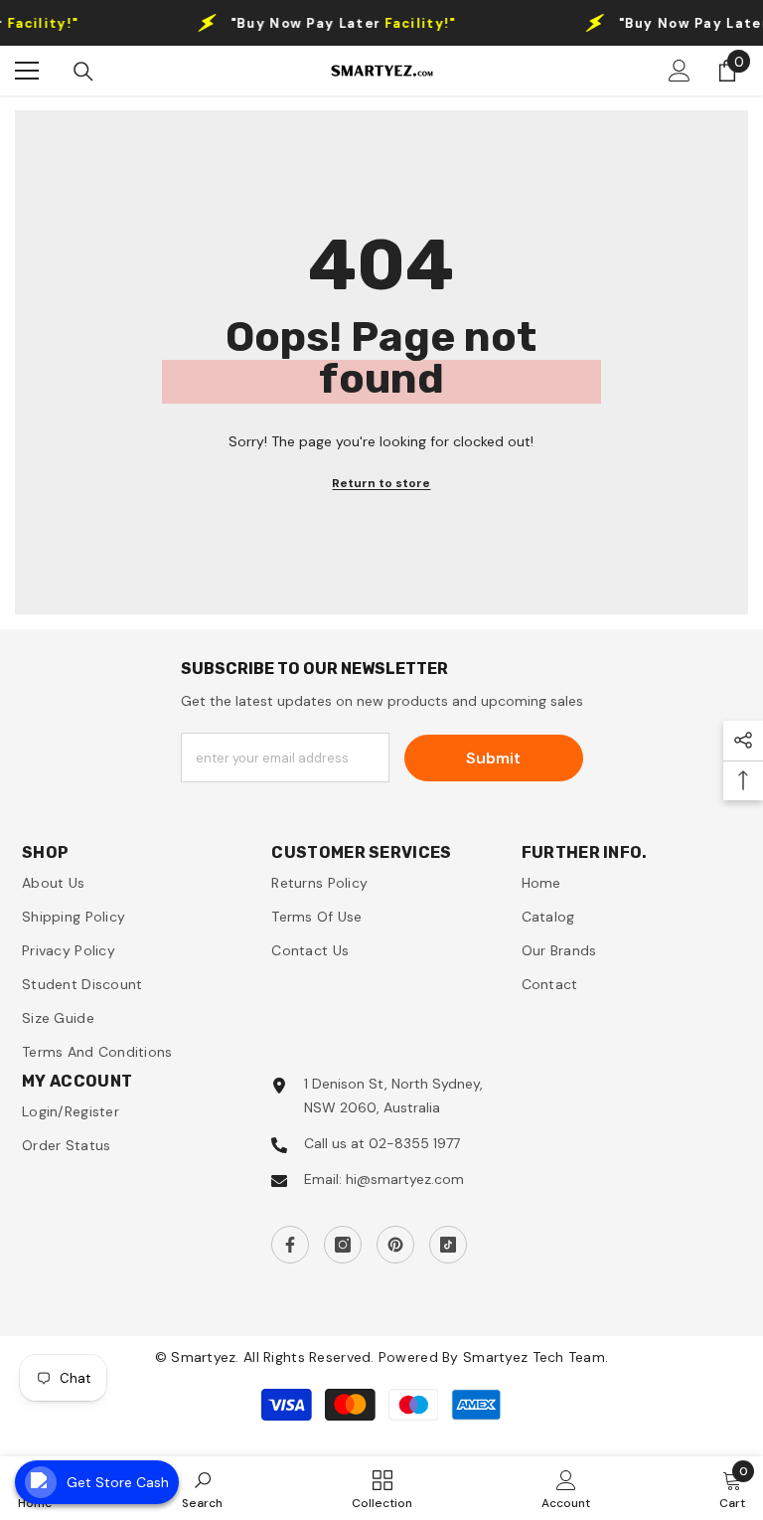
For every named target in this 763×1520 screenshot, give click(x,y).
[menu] (27, 71)
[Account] (679, 71)
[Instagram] (343, 1245)
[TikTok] (448, 1245)
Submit (493, 758)
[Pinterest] (395, 1245)
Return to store (381, 483)
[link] (202, 1488)
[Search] (83, 72)
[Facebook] (290, 1245)
